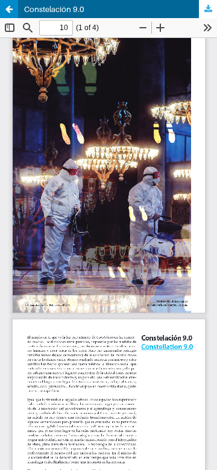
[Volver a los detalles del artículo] (9, 9)
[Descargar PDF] (208, 9)
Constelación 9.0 (54, 9)
